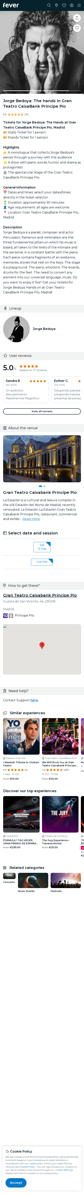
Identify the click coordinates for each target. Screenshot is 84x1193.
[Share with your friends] (77, 18)
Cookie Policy (27, 1166)
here (34, 700)
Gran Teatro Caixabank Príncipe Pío (40, 595)
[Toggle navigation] (79, 5)
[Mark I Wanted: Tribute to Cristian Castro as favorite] (34, 722)
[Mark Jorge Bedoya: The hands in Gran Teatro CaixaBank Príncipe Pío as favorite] (77, 28)
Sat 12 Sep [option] (42, 547)
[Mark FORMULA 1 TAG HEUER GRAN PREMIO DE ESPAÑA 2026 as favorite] (34, 800)
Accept (16, 1183)
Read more (31, 519)
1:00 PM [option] (42, 562)
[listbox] (42, 547)
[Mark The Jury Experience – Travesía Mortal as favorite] (73, 800)
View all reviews (42, 411)
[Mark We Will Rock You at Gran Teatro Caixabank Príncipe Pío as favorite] (73, 722)
